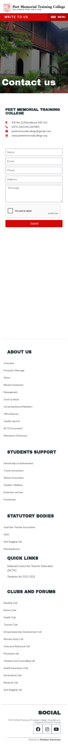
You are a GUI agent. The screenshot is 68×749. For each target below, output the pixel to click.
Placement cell (11, 653)
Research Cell (11, 682)
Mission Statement (13, 384)
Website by (44, 739)
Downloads (10, 499)
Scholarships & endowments (18, 463)
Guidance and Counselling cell (19, 660)
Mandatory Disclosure (15, 435)
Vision (7, 377)
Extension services (13, 492)
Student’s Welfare (13, 485)
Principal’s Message (14, 370)
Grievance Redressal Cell (17, 646)
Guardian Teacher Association (19, 527)
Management (11, 392)
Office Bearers (11, 413)
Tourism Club (11, 624)
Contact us (29, 82)
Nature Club (10, 610)
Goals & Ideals (11, 399)
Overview (9, 363)
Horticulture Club (13, 675)
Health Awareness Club (16, 668)
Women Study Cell (13, 639)
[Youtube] (56, 729)
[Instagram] (47, 729)
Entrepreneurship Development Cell (23, 631)
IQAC (7, 534)
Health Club (10, 617)
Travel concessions (14, 470)
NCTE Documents (13, 428)
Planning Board (12, 548)
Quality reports (12, 421)
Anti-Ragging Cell (13, 541)
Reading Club (11, 602)
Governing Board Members (18, 406)
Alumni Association (14, 477)
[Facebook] (38, 729)
